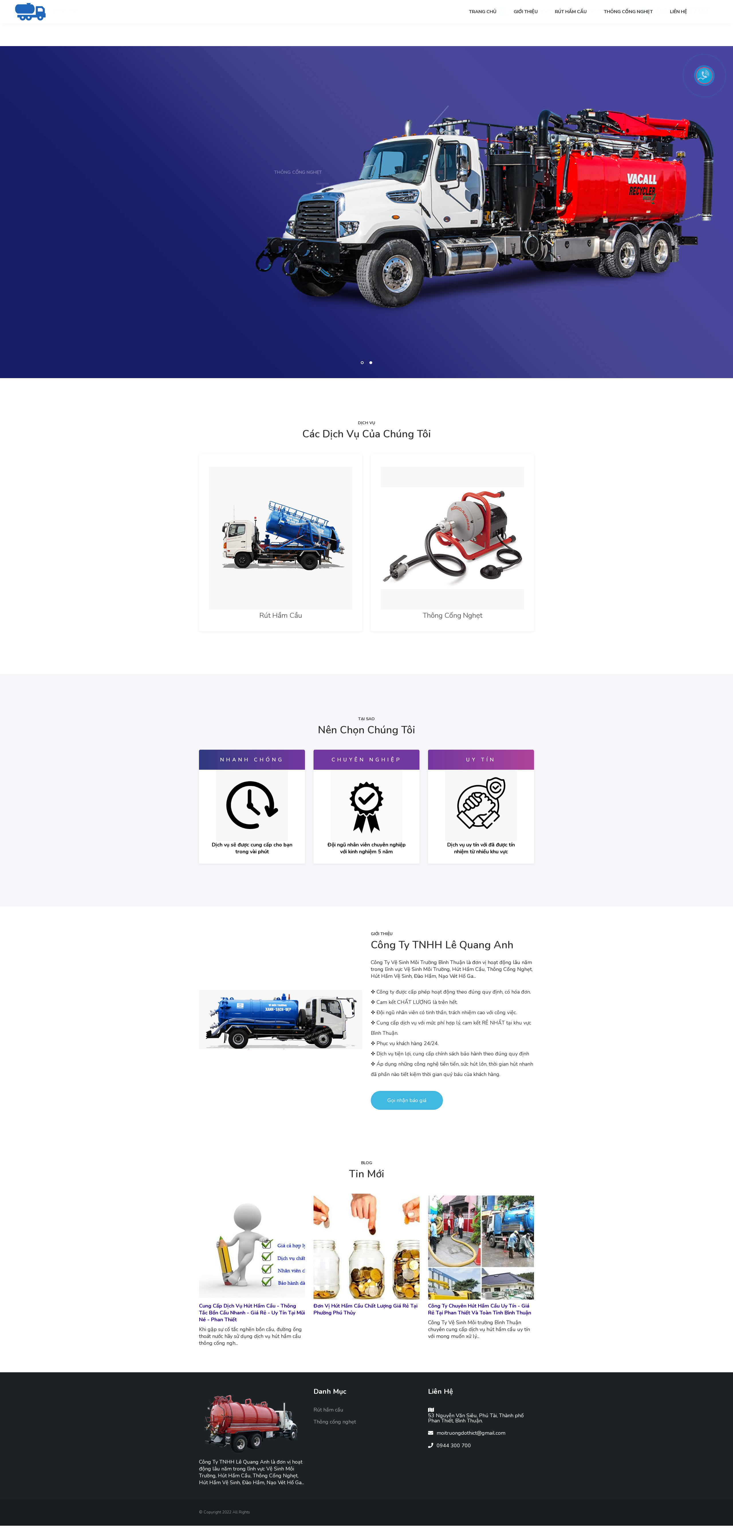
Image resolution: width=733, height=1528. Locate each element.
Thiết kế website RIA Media (346, 1434)
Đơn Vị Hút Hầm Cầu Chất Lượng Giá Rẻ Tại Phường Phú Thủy (365, 1309)
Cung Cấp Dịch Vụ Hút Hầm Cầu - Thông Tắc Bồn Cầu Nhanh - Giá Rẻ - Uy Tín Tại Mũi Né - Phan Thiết (252, 1312)
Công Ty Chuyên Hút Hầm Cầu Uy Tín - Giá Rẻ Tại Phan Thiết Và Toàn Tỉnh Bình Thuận (479, 1309)
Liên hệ (678, 12)
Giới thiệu (526, 12)
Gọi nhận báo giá (406, 1100)
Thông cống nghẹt (628, 12)
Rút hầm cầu (571, 12)
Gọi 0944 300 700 (228, 246)
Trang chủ (482, 12)
